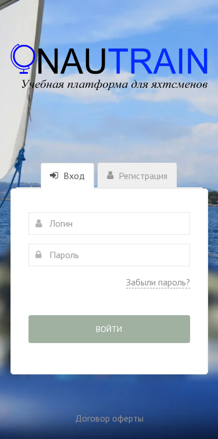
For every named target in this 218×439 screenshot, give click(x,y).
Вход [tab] (73, 175)
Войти (109, 329)
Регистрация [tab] (141, 175)
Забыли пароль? (158, 282)
